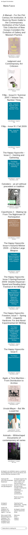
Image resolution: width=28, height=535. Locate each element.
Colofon (16, 520)
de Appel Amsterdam (7, 1)
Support (16, 518)
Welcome (16, 515)
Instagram (4, 503)
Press (15, 517)
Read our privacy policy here (19, 497)
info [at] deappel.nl (6, 486)
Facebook (4, 505)
